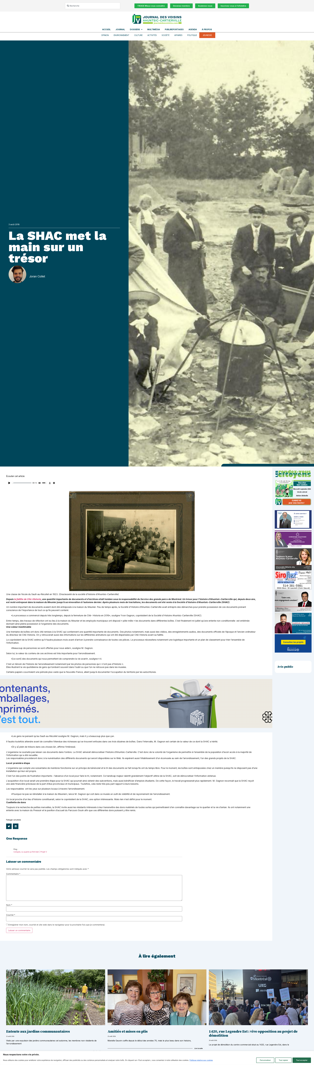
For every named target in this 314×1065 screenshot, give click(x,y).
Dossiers (135, 29)
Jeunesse (207, 35)
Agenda (193, 29)
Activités (152, 35)
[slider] (21, 483)
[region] (157, 1058)
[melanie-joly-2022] (293, 569)
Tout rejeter (283, 1060)
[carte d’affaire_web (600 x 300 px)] (293, 528)
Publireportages (174, 29)
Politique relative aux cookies (201, 1060)
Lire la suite (198, 1048)
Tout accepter (301, 1060)
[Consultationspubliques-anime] (293, 652)
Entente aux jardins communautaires (38, 1031)
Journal (120, 29)
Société (165, 35)
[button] (9, 826)
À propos (207, 29)
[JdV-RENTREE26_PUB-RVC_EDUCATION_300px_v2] (293, 505)
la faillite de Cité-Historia (27, 599)
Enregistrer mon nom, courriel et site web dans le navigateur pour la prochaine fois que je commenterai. (56, 925)
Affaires (178, 35)
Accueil (106, 29)
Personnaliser (265, 1060)
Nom (9, 905)
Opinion (105, 35)
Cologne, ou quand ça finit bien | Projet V (30, 852)
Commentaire (13, 874)
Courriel (10, 915)
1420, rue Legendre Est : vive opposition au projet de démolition (253, 1033)
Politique (192, 35)
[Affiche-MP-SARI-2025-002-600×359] (293, 611)
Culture (138, 35)
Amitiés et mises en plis (128, 1031)
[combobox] (92, 5)
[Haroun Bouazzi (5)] (293, 632)
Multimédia (153, 29)
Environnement (121, 35)
